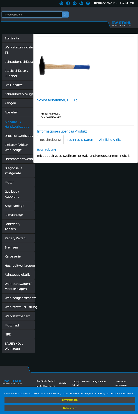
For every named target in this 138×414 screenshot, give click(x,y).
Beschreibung (50, 139)
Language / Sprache (104, 3)
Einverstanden (70, 399)
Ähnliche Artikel (110, 139)
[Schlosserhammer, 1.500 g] (64, 65)
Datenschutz (70, 408)
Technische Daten (80, 139)
